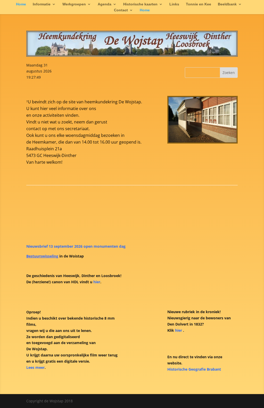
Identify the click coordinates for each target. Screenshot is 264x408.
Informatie (42, 4)
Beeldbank (227, 4)
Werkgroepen (74, 4)
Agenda (104, 4)
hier (96, 281)
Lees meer (35, 367)
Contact (121, 10)
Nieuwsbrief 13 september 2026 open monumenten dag (76, 246)
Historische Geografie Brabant (194, 369)
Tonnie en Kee (198, 4)
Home (21, 4)
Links (174, 4)
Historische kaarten (140, 4)
